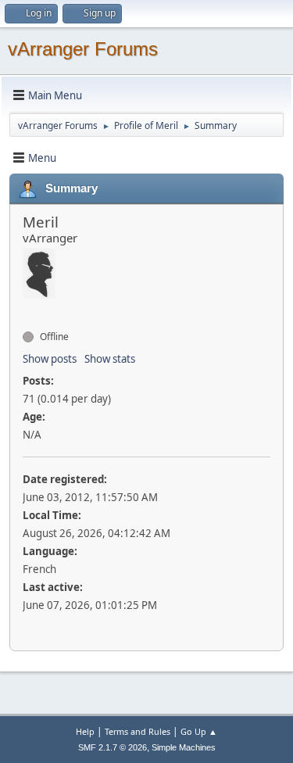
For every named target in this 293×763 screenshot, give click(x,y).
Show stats (109, 359)
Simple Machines (184, 747)
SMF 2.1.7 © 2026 (112, 747)
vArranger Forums (83, 48)
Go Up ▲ (198, 731)
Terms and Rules (137, 731)
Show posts (50, 359)
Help (85, 731)
